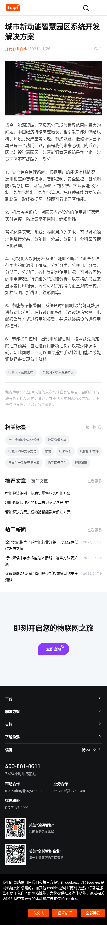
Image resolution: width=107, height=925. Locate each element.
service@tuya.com (69, 790)
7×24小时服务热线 (20, 773)
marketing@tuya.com (23, 790)
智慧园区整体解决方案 (58, 372)
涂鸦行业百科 (16, 48)
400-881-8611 (23, 766)
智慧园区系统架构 (20, 372)
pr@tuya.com (16, 807)
